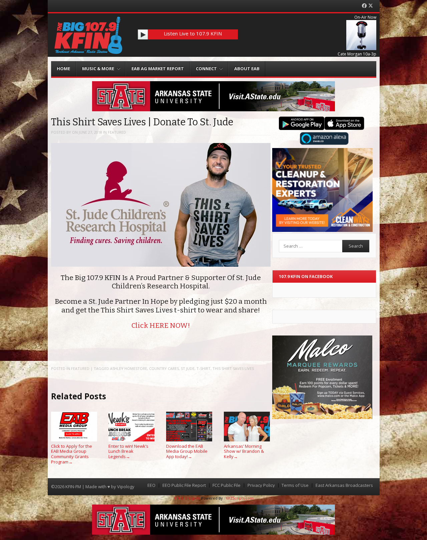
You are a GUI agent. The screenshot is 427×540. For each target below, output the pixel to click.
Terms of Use (295, 485)
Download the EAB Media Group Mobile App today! (186, 451)
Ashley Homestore (128, 368)
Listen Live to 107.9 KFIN (193, 33)
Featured (117, 132)
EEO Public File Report (184, 485)
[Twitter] (370, 5)
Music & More (98, 68)
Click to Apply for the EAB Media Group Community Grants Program (71, 453)
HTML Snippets (186, 498)
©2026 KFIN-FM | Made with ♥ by (84, 487)
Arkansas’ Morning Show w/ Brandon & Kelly (244, 451)
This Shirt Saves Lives (233, 368)
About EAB (247, 68)
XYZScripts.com (240, 498)
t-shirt (203, 368)
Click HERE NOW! (160, 325)
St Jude (187, 368)
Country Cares (164, 368)
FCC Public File (226, 485)
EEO (151, 485)
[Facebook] (364, 5)
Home (63, 68)
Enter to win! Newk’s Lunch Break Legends (128, 451)
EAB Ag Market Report (157, 68)
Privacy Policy (261, 485)
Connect (206, 68)
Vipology (125, 487)
